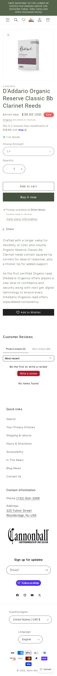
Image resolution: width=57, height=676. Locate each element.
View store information (21, 219)
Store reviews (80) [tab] (41, 349)
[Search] (16, 20)
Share (10, 229)
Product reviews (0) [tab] (15, 349)
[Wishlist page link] (23, 19)
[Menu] (7, 20)
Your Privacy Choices (20, 427)
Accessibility (14, 451)
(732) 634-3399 (28, 498)
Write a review (28, 373)
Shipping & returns (19, 435)
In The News (15, 460)
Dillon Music (33, 670)
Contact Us (13, 476)
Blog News (13, 468)
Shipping (7, 120)
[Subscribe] (46, 570)
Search (11, 419)
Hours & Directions (19, 443)
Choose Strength (13, 144)
